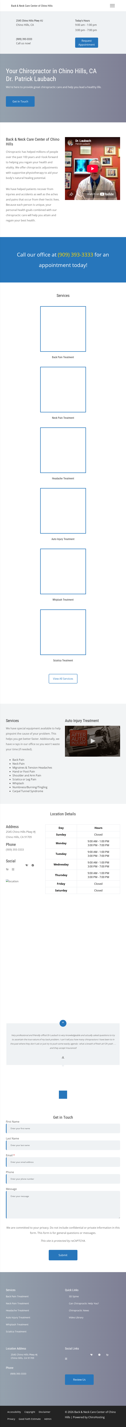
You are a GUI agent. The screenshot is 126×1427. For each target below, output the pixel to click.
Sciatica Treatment (16, 1331)
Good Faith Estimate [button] (30, 1418)
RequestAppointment (86, 42)
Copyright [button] (29, 1411)
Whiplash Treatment (17, 1324)
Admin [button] (48, 1418)
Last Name (12, 1138)
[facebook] (14, 865)
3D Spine (74, 1296)
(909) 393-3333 (75, 254)
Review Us (79, 1379)
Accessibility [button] (14, 1411)
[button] (92, 741)
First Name (12, 1121)
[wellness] (7, 869)
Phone (10, 1172)
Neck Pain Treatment (17, 1303)
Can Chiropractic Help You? (84, 1303)
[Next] (63, 1095)
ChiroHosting (96, 1417)
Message (11, 1189)
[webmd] (13, 869)
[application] (92, 741)
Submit (63, 1255)
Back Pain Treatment (17, 1296)
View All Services (63, 678)
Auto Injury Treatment (18, 1317)
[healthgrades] (27, 865)
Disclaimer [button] (44, 1411)
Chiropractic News (79, 1310)
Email (10, 1155)
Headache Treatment (17, 1310)
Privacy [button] (11, 1418)
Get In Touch (20, 101)
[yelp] (20, 865)
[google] (7, 865)
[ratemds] (33, 865)
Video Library (76, 1317)
